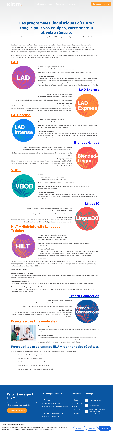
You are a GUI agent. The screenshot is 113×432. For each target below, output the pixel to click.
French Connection (84, 296)
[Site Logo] (14, 4)
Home (22, 37)
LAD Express (89, 89)
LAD (14, 62)
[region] (56, 427)
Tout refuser (92, 428)
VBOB (16, 170)
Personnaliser (79, 428)
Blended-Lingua (86, 142)
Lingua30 (92, 203)
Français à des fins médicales (34, 321)
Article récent (30, 37)
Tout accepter (105, 428)
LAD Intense (21, 115)
